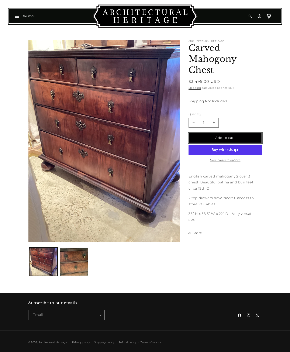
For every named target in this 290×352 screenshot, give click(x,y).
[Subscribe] (99, 315)
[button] (250, 16)
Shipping (195, 87)
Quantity (195, 114)
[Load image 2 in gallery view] (74, 262)
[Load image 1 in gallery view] (43, 262)
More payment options (225, 160)
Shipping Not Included (208, 101)
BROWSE (29, 16)
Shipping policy (104, 342)
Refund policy (127, 342)
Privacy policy (81, 342)
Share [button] (197, 233)
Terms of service (151, 342)
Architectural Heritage (53, 342)
